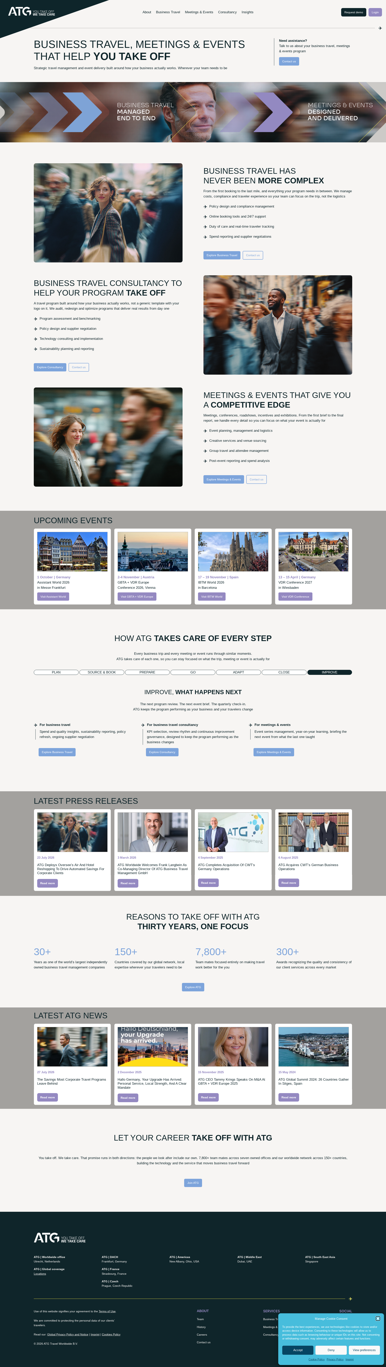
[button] (378, 1319)
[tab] (56, 672)
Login (375, 12)
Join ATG (193, 1182)
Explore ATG (193, 987)
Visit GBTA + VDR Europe (137, 596)
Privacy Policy (335, 1359)
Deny (331, 1350)
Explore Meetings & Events (224, 479)
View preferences (364, 1350)
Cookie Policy (317, 1359)
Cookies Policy (111, 1334)
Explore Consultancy (50, 367)
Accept (298, 1350)
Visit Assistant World (53, 596)
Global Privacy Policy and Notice (67, 1334)
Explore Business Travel (222, 255)
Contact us (289, 61)
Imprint (350, 1359)
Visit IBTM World (211, 596)
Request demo (353, 12)
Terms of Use (107, 1311)
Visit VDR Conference (295, 596)
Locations (40, 1273)
